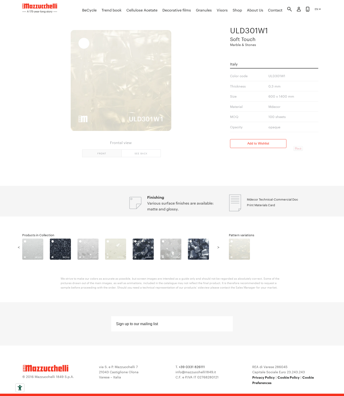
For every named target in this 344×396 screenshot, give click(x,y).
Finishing (155, 197)
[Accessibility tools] (19, 387)
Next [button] (218, 246)
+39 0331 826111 (192, 366)
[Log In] (298, 10)
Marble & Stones (243, 44)
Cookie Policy (289, 377)
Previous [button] (18, 246)
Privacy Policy (263, 377)
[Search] (289, 10)
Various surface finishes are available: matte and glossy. (180, 206)
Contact (275, 10)
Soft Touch (243, 38)
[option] (36, 249)
